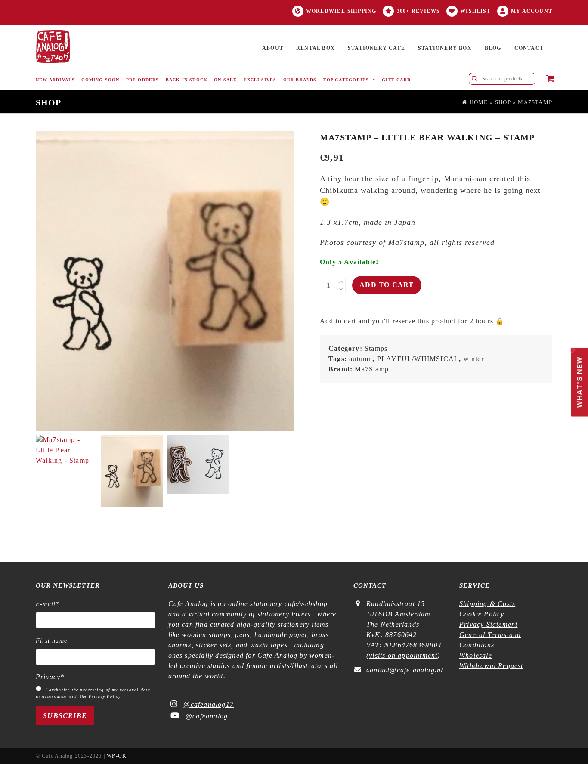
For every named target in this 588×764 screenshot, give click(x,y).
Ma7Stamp (535, 102)
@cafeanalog (207, 716)
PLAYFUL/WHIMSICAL (418, 358)
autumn (360, 358)
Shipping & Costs (487, 603)
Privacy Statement (488, 624)
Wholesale (475, 655)
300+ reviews (418, 11)
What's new (577, 378)
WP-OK (117, 756)
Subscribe (65, 715)
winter (474, 358)
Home (477, 102)
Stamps (376, 348)
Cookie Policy (481, 614)
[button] (550, 79)
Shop (503, 102)
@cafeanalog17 (208, 704)
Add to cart (386, 284)
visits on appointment (403, 655)
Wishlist (475, 11)
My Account (531, 11)
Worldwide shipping (341, 11)
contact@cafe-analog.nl (404, 670)
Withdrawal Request (491, 665)
